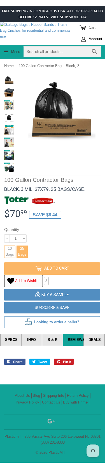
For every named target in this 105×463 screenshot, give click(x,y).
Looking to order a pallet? (56, 322)
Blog (36, 395)
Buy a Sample (55, 294)
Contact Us (51, 402)
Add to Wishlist (27, 281)
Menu (15, 52)
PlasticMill (56, 452)
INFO (31, 340)
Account (95, 39)
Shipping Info (53, 395)
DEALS (94, 340)
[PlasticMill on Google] (51, 422)
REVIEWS (76, 340)
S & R (52, 340)
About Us (22, 395)
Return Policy (78, 395)
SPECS (11, 340)
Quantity (11, 229)
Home (9, 66)
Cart (91, 27)
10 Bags (10, 251)
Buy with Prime (75, 402)
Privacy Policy (27, 402)
